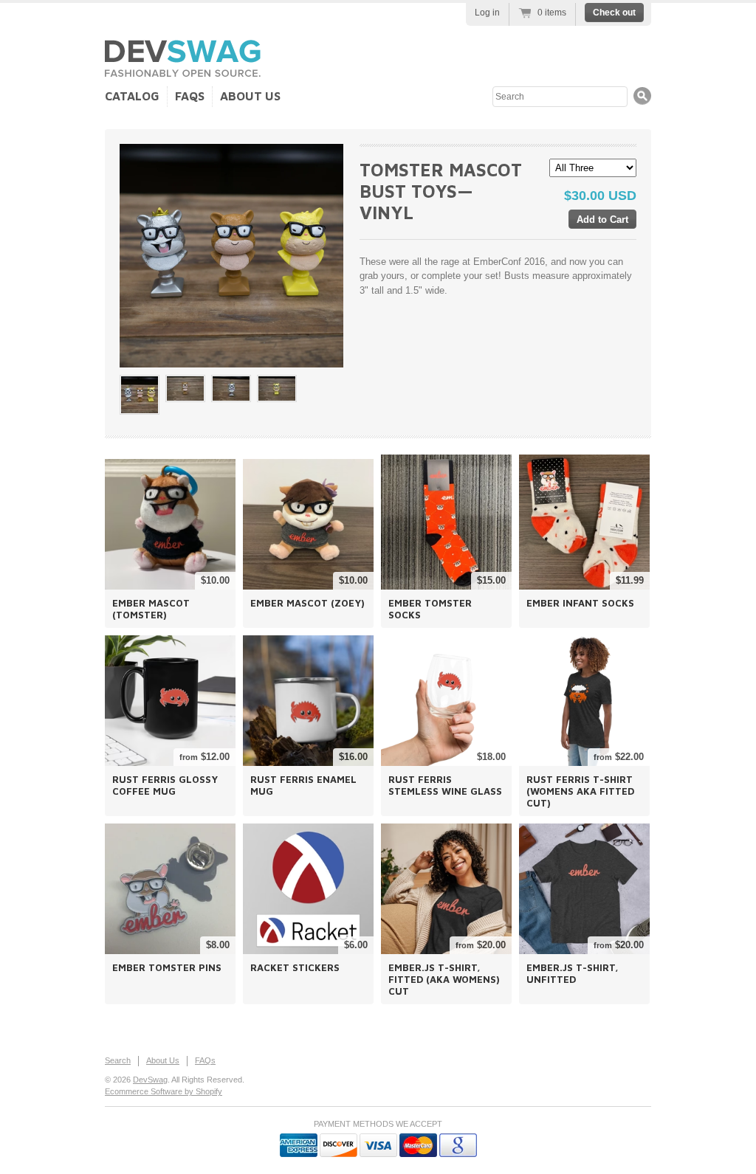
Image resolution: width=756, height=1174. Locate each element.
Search (118, 1060)
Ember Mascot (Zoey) (307, 603)
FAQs (190, 96)
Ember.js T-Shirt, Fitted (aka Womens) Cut (444, 979)
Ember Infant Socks (580, 603)
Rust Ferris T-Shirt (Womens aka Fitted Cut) (580, 791)
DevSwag (150, 1079)
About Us (250, 96)
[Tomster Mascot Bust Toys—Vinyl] (139, 395)
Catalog (132, 96)
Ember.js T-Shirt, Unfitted (572, 973)
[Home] (183, 70)
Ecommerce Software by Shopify (163, 1091)
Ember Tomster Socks (430, 609)
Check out (614, 12)
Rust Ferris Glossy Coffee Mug (165, 785)
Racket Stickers (295, 967)
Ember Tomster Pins (166, 967)
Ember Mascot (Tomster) (151, 609)
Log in (487, 12)
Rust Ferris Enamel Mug (303, 785)
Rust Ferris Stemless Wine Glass (445, 785)
